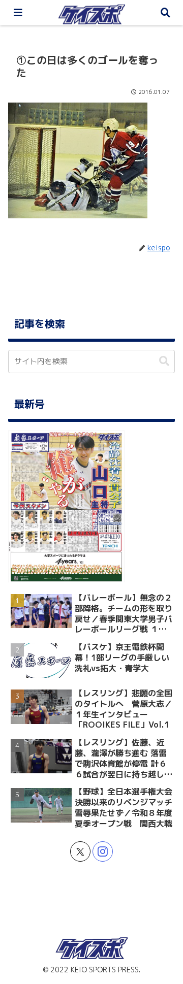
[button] (164, 361)
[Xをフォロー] (80, 851)
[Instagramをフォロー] (103, 851)
